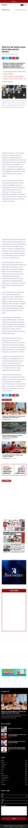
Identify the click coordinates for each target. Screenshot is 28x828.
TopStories (3, 780)
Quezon (2, 773)
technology (3, 784)
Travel (2, 782)
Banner (2, 760)
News (2, 771)
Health (2, 769)
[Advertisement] (14, 28)
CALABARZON (3, 764)
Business (3, 762)
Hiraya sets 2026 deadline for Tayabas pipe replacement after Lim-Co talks (13, 712)
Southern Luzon (4, 775)
